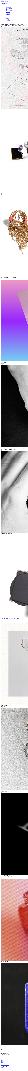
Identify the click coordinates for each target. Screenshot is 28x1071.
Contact (7, 19)
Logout (2, 1069)
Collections (8, 7)
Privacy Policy (4, 1066)
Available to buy (9, 8)
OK (1, 26)
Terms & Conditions (5, 1065)
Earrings (8, 12)
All (6, 5)
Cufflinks (8, 13)
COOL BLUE (17, 618)
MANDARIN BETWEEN (6, 618)
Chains (7, 15)
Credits (2, 1067)
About (7, 18)
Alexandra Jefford (4, 1)
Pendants (8, 14)
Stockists (8, 20)
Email (2, 1056)
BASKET (5, 3)
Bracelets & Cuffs (10, 10)
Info (4, 17)
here (26, 25)
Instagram (3, 1058)
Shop (4, 4)
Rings (7, 9)
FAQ (2, 1062)
